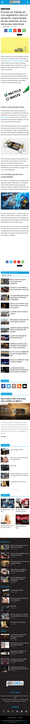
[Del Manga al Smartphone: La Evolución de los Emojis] (5, 653)
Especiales (3, 8)
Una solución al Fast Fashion (18, 481)
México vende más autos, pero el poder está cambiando (18, 281)
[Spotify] (17, 711)
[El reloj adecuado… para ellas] (7, 503)
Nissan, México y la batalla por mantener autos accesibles (18, 570)
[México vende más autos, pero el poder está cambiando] (5, 281)
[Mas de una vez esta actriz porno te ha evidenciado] (5, 459)
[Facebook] (3, 711)
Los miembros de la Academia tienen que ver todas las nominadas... (18, 636)
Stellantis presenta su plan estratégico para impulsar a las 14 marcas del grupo (19, 345)
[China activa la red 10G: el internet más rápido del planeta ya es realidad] (5, 645)
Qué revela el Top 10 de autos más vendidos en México (13, 399)
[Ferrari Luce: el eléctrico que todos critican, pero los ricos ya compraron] (5, 305)
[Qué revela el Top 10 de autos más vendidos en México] (15, 411)
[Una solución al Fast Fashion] (5, 484)
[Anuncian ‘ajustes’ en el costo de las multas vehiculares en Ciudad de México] (5, 476)
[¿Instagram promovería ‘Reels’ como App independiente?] (5, 661)
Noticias (8, 8)
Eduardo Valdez (6, 26)
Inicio (2, 6)
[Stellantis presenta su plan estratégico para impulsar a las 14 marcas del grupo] (5, 346)
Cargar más (14, 490)
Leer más (3, 436)
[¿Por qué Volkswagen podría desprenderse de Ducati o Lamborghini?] (5, 297)
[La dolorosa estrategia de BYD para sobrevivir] (5, 338)
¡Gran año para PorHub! (16, 449)
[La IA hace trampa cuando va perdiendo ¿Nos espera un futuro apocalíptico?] (5, 669)
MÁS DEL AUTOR (6, 275)
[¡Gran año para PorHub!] (5, 452)
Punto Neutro (4, 404)
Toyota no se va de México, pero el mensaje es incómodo (19, 554)
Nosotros (20, 717)
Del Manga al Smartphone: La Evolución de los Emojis (18, 652)
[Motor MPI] (5, 468)
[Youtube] (26, 711)
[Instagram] (8, 711)
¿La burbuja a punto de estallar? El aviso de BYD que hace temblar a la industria (19, 369)
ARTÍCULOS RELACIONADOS (10, 273)
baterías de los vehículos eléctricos (14, 61)
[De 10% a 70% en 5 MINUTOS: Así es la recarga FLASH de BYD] (5, 354)
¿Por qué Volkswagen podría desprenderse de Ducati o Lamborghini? (19, 297)
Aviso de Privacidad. (22, 722)
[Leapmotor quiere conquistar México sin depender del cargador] (5, 330)
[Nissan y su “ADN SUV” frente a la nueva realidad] (5, 362)
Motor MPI (13, 465)
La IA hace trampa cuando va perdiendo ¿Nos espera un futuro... (19, 668)
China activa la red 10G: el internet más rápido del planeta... (19, 643)
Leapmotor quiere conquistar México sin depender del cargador (19, 329)
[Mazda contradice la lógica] (22, 519)
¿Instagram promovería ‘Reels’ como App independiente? (18, 660)
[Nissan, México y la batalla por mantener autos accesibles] (5, 572)
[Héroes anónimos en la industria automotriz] (22, 503)
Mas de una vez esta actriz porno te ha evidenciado (19, 458)
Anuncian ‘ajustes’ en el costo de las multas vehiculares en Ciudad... (19, 474)
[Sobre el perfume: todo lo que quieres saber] (7, 519)
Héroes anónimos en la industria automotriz (22, 510)
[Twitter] (21, 711)
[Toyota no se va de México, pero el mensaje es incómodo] (5, 289)
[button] (27, 2)
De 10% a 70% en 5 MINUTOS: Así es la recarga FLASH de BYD (19, 353)
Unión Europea (5, 117)
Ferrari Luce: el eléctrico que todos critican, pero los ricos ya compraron (19, 305)
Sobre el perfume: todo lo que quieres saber (7, 526)
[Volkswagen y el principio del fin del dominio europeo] (5, 321)
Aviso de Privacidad (12, 717)
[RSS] (12, 711)
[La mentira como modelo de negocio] (5, 313)
